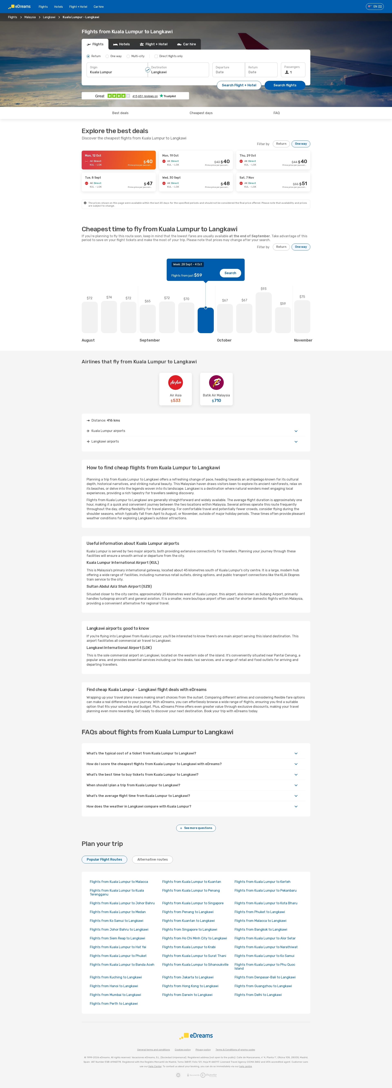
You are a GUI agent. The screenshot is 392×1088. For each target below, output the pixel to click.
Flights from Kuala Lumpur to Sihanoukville (195, 965)
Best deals (120, 113)
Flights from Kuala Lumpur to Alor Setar (265, 938)
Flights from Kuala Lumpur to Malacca (119, 882)
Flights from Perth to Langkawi (114, 1004)
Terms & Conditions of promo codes (235, 1049)
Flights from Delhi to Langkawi (258, 995)
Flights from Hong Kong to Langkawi (190, 986)
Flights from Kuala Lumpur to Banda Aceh (122, 965)
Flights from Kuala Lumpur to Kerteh (263, 882)
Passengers (292, 67)
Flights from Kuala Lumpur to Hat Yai (118, 947)
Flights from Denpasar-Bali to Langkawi (265, 977)
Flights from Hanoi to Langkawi (114, 986)
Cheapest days (201, 113)
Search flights (285, 85)
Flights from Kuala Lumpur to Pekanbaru (266, 890)
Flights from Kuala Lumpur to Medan (118, 912)
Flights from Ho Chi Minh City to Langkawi (194, 938)
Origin (93, 67)
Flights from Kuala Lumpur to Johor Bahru (122, 903)
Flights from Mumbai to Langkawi (115, 995)
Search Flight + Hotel (239, 85)
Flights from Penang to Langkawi (188, 912)
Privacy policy (203, 1049)
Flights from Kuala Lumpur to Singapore (193, 903)
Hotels (58, 7)
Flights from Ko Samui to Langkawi (116, 921)
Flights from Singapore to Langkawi (189, 929)
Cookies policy (183, 1049)
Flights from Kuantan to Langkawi (188, 921)
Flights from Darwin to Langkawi (187, 995)
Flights (43, 7)
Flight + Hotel (78, 7)
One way (301, 144)
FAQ (277, 113)
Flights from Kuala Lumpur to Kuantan (191, 882)
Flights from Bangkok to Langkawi (261, 929)
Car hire (99, 7)
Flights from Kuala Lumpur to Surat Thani (194, 956)
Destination (159, 67)
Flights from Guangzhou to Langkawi (263, 986)
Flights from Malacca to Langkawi (260, 921)
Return (253, 67)
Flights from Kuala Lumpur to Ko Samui (264, 956)
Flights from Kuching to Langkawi (116, 977)
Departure (222, 67)
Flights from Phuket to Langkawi (260, 912)
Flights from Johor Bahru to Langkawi (119, 929)
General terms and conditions (153, 1049)
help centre (245, 1066)
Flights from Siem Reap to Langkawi (117, 938)
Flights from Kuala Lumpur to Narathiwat (266, 947)
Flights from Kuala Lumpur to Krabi (189, 947)
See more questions (198, 828)
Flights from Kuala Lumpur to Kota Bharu (266, 903)
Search (230, 273)
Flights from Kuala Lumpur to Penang (191, 890)
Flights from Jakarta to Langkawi (188, 977)
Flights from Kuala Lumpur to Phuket (118, 956)
